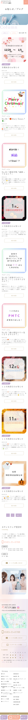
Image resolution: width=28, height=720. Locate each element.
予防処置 (17, 696)
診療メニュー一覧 (6, 690)
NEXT (18, 515)
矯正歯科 (4, 696)
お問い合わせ (18, 685)
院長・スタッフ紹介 (7, 678)
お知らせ (5, 33)
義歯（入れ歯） (18, 690)
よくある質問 (5, 681)
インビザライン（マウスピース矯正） (7, 693)
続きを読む (14, 82)
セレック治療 (5, 698)
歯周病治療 (17, 701)
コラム (14, 33)
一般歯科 (17, 699)
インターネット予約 (19, 687)
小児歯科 (17, 704)
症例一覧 (17, 676)
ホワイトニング (18, 692)
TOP (3, 673)
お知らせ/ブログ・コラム (20, 679)
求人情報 (17, 682)
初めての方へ (5, 676)
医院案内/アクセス (6, 684)
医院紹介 (17, 673)
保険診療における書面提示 (7, 687)
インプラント (5, 701)
